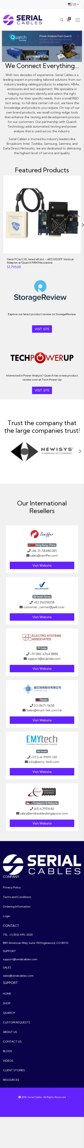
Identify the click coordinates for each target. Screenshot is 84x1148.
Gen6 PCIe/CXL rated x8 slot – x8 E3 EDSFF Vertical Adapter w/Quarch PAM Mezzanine (40, 260)
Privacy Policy (12, 887)
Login (6, 916)
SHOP (7, 1003)
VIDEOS (8, 1060)
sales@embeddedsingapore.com (44, 813)
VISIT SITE (42, 329)
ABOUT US (10, 1032)
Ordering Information (16, 906)
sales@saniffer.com (44, 555)
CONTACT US (12, 1041)
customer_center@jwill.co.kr (44, 607)
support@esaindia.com (44, 659)
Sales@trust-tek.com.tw (44, 710)
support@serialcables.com (20, 959)
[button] (77, 56)
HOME (7, 993)
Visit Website (42, 565)
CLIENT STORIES (14, 1070)
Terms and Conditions (17, 897)
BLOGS (7, 1051)
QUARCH (9, 1013)
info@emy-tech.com (44, 762)
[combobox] (73, 5)
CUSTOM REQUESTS (16, 1022)
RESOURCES (11, 1080)
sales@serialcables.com (18, 975)
